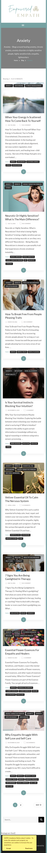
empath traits (21, 351)
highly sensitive (28, 256)
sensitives (20, 694)
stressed (9, 263)
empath (13, 351)
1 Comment (30, 410)
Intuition (18, 371)
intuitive (34, 443)
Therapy (19, 561)
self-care (33, 782)
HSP (25, 260)
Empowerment (11, 717)
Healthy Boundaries (31, 282)
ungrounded (16, 165)
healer (23, 613)
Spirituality (10, 374)
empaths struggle (32, 779)
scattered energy (33, 161)
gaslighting (15, 613)
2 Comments (26, 505)
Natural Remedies (13, 473)
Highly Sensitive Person (32, 184)
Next (38, 805)
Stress (8, 187)
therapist (30, 613)
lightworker (10, 694)
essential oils (15, 535)
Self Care (9, 561)
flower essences (11, 691)
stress (8, 165)
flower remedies (24, 691)
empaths (13, 687)
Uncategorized (12, 286)
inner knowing (16, 443)
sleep (20, 538)
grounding (21, 161)
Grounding (19, 85)
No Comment (26, 125)
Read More (20, 171)
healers (35, 691)
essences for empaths (25, 687)
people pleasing (33, 351)
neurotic (32, 260)
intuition (26, 443)
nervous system (11, 538)
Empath (17, 184)
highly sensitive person (14, 260)
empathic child (30, 775)
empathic (20, 775)
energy (13, 161)
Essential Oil (28, 466)
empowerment (11, 782)
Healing (18, 557)
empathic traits (11, 779)
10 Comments (30, 743)
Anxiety (9, 85)
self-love (9, 786)
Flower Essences (29, 632)
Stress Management (34, 85)
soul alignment (31, 371)
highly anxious (16, 256)
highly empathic (23, 782)
